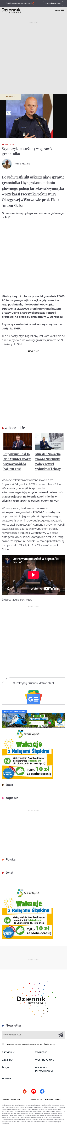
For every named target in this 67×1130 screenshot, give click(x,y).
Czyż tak (7, 1060)
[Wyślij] (60, 1034)
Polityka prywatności (44, 1069)
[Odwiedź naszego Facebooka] (42, 1091)
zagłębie (11, 798)
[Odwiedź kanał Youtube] (33, 1091)
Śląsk (6, 1068)
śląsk (9, 785)
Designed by (7, 1099)
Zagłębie (41, 1052)
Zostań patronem (53, 3)
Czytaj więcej (49, 1044)
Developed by (36, 1099)
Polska (10, 859)
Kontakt (7, 1079)
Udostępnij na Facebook (14, 711)
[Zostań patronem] (25, 1091)
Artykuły (10, 96)
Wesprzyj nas (44, 1060)
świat (9, 872)
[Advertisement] (33, 59)
